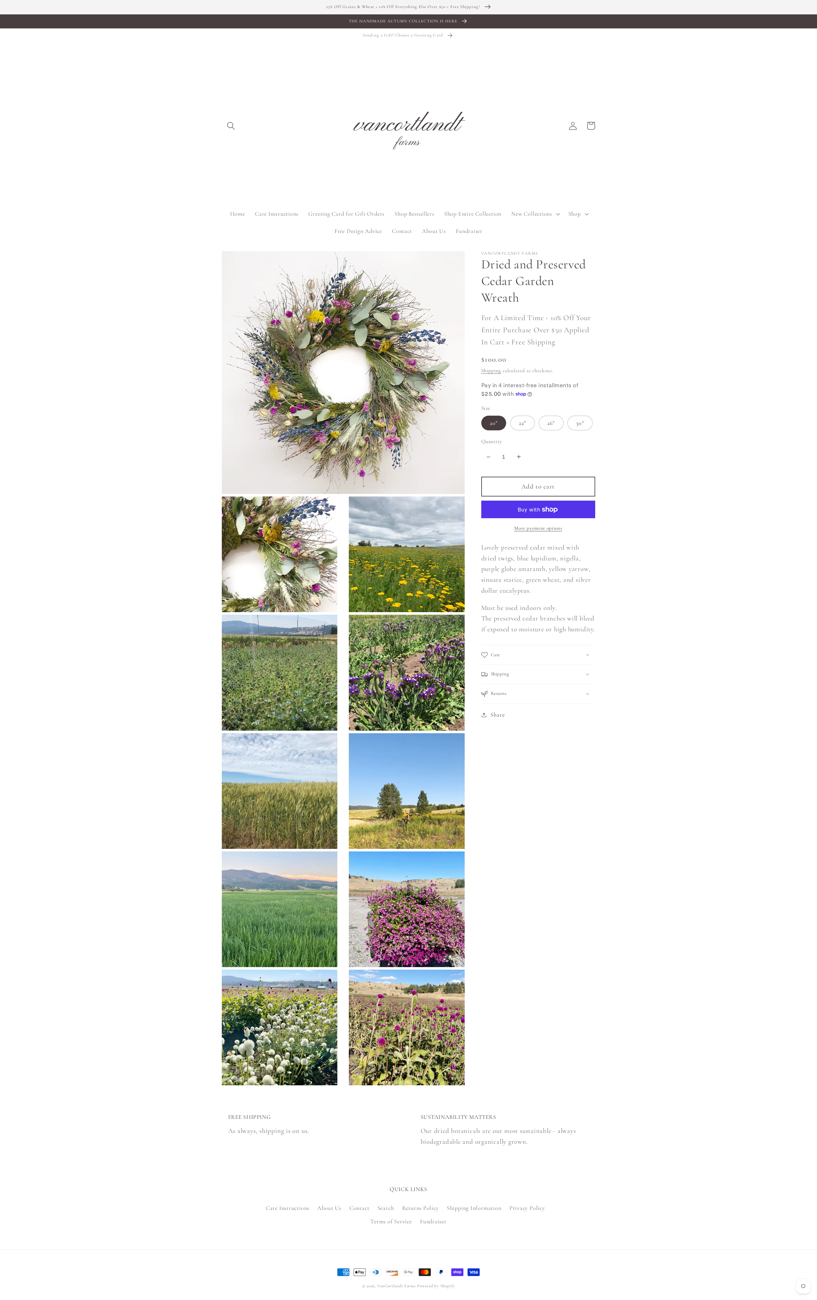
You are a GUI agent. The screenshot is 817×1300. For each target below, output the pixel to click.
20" (494, 423)
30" (580, 423)
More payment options (538, 528)
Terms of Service (391, 1221)
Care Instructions (287, 1208)
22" (522, 423)
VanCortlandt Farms (396, 1285)
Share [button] (498, 714)
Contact (359, 1208)
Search (386, 1208)
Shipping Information (474, 1208)
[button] (231, 126)
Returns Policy (420, 1208)
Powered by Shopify (436, 1285)
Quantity (491, 441)
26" (551, 423)
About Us (329, 1208)
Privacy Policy (527, 1208)
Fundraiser (433, 1221)
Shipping (491, 370)
